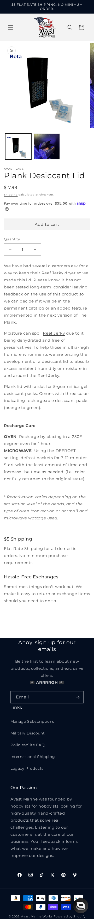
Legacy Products (27, 768)
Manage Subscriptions (32, 721)
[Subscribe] (77, 697)
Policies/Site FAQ (27, 745)
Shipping (11, 194)
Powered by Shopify (70, 916)
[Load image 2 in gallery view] (47, 146)
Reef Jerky (54, 333)
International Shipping (32, 756)
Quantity (12, 239)
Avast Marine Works (36, 916)
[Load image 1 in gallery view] (18, 146)
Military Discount (27, 733)
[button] (10, 27)
